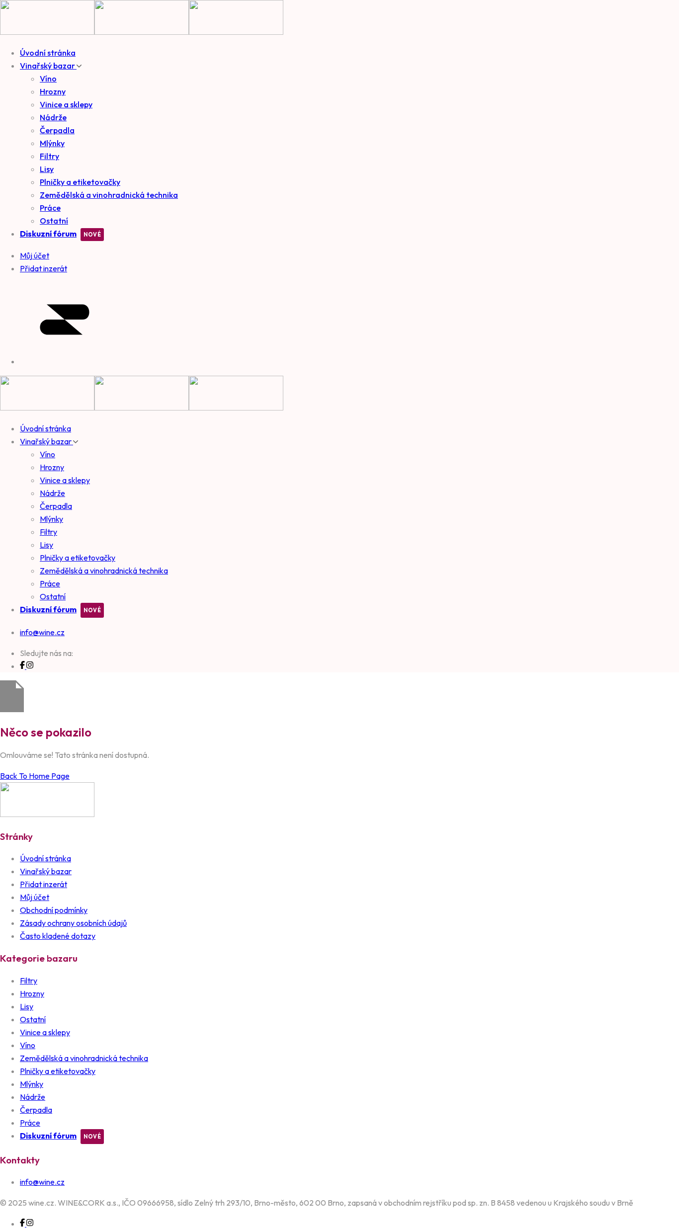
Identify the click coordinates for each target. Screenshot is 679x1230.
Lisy (47, 169)
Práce (50, 208)
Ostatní (54, 221)
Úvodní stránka (48, 53)
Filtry (49, 156)
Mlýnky (52, 143)
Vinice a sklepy (66, 104)
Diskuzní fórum (48, 234)
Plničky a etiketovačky (80, 182)
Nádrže (53, 117)
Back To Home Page (35, 776)
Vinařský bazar (48, 66)
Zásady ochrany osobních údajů (73, 923)
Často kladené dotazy (57, 936)
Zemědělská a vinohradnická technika (109, 195)
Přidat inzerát (43, 884)
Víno (48, 78)
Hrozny (53, 91)
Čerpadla (57, 130)
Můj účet (34, 897)
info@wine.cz (42, 632)
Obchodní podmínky (53, 910)
